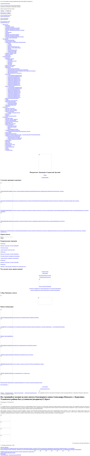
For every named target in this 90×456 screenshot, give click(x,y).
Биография (7, 25)
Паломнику (7, 106)
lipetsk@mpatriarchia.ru (5, 16)
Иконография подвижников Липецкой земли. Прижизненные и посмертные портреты (18, 345)
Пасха (9, 128)
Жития (9, 43)
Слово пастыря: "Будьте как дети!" (7, 249)
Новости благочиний (9, 86)
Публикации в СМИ (12, 52)
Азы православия (9, 118)
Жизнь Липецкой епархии (10, 115)
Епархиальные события (10, 65)
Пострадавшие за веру (12, 49)
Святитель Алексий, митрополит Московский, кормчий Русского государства (16, 354)
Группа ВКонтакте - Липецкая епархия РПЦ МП (10, 454)
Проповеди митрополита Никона (12, 34)
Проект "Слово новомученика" (14, 47)
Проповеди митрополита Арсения (12, 27)
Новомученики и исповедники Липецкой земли (15, 42)
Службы (9, 44)
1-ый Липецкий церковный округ (15, 75)
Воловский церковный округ (14, 77)
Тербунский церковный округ (14, 82)
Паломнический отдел (45, 388)
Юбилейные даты (9, 122)
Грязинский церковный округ (14, 78)
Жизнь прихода (8, 143)
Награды (7, 33)
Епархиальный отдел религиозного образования (18, 69)
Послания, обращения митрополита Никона (14, 36)
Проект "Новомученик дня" (14, 46)
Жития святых (8, 132)
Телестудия (5, 107)
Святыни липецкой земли (10, 53)
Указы (6, 31)
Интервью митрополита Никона (12, 35)
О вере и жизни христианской (11, 121)
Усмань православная (12, 103)
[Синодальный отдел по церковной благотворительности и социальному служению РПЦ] (54, 451)
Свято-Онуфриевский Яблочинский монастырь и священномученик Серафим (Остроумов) (19, 317)
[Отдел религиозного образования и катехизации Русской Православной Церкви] (59, 451)
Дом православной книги (10, 104)
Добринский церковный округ (14, 79)
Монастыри (7, 55)
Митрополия (5, 38)
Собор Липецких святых (10, 41)
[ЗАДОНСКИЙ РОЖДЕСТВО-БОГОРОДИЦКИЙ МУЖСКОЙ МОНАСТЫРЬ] (37, 451)
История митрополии (9, 40)
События (10, 45)
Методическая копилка (12, 71)
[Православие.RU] (65, 451)
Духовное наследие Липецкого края (12, 135)
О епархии (7, 57)
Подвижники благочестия (10, 133)
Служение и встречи (9, 26)
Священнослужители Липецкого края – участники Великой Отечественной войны (22, 134)
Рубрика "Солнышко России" (14, 112)
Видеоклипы (8, 113)
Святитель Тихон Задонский (14, 136)
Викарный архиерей (9, 58)
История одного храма (10, 144)
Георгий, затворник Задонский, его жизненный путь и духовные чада (15, 373)
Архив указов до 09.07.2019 (11, 37)
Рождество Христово (12, 125)
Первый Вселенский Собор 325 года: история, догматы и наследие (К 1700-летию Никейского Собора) (22, 364)
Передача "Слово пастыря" (11, 109)
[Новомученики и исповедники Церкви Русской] (48, 451)
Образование (8, 67)
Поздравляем (45, 386)
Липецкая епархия (7, 56)
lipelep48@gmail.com (4, 22)
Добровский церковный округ (14, 80)
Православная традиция (10, 123)
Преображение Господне (13, 129)
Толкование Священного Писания (12, 130)
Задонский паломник (12, 102)
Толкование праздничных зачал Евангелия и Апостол (19, 131)
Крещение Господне (12, 126)
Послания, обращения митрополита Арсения (14, 30)
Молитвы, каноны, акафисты (11, 119)
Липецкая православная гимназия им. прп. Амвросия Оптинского (22, 70)
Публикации (5, 117)
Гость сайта (7, 142)
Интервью (10, 63)
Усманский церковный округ (14, 84)
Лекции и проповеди (9, 111)
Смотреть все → (3, 231)
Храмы (6, 99)
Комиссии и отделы (9, 66)
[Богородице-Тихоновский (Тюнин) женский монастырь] (42, 451)
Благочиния (7, 74)
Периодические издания (10, 101)
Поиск (1, 237)
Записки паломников (9, 146)
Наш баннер (3, 453)
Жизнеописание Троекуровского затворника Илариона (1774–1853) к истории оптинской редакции (21, 382)
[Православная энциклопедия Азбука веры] (71, 451)
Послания (10, 64)
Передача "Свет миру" (10, 108)
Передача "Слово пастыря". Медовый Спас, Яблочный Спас (13, 266)
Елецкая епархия (8, 54)
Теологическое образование (13, 68)
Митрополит (5, 24)
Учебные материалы (12, 51)
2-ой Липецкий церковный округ (15, 76)
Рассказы (7, 148)
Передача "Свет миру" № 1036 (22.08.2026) (9, 254)
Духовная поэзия (8, 150)
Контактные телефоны (5, 13)
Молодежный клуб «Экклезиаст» (15, 73)
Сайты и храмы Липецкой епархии (7, 452)
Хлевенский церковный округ (14, 85)
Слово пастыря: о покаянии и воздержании (9, 258)
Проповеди (10, 62)
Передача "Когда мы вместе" (11, 110)
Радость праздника (9, 124)
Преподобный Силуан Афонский (15, 137)
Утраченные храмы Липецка (11, 100)
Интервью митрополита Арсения (12, 29)
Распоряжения (8, 32)
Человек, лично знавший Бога (6, 336)
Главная (2, 392)
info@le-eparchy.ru (4, 19)
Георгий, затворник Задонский (14, 139)
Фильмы (9, 48)
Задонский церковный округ (14, 81)
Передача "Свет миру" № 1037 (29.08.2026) (9, 245)
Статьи (6, 147)
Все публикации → (4, 384)
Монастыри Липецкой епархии (11, 98)
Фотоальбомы (8, 145)
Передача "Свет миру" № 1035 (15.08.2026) (9, 262)
